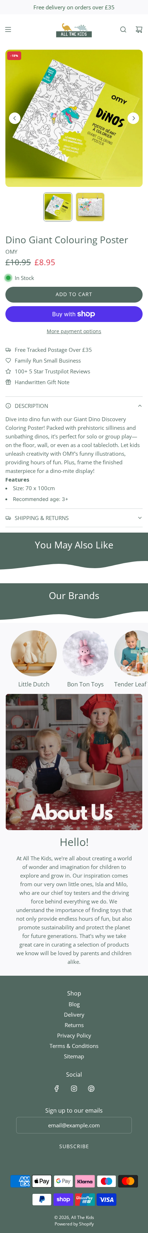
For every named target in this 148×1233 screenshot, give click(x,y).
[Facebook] (57, 1088)
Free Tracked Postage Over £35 (53, 349)
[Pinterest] (91, 1088)
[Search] (123, 29)
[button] (14, 118)
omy (11, 251)
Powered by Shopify (74, 1224)
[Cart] (139, 29)
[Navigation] (8, 29)
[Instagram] (74, 1088)
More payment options (74, 331)
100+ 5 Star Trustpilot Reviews (52, 371)
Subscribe (74, 1146)
